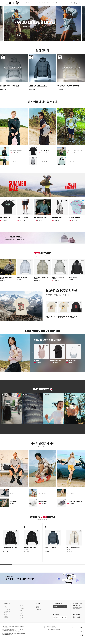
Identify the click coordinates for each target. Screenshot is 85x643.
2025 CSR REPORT (8, 609)
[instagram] (62, 617)
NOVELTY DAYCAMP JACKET (41, 217)
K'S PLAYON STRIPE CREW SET (75, 150)
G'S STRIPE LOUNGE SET (74, 217)
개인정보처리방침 (5, 634)
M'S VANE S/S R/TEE (44, 150)
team (5, 613)
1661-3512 (76, 605)
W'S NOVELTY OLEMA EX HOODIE (58, 278)
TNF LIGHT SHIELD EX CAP (56, 360)
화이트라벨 (38, 607)
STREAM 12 (36, 360)
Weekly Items (42, 517)
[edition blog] (57, 617)
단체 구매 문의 (22, 607)
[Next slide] (83, 207)
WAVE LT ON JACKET (22, 277)
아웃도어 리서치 (39, 609)
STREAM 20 (41, 160)
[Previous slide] (32, 351)
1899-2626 (76, 617)
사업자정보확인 (20, 629)
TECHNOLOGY (7, 611)
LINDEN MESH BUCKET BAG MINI (18, 160)
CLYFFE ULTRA (13, 492)
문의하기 (21, 612)
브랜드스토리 (6, 606)
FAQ (21, 610)
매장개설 (21, 605)
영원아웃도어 (38, 606)
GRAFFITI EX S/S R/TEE (5, 217)
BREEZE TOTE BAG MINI (71, 360)
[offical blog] (54, 617)
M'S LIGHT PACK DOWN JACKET (6, 278)
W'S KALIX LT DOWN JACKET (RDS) (73, 548)
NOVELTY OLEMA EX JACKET (10, 548)
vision (5, 607)
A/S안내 (21, 614)
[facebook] (59, 617)
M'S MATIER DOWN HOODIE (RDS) (41, 278)
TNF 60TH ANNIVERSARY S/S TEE (51, 315)
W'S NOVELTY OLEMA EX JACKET (30, 548)
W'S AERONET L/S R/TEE (16, 150)
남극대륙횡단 (6, 618)
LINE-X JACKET (73, 277)
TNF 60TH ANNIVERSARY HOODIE (74, 316)
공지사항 (21, 615)
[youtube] (65, 617)
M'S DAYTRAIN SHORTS (22, 217)
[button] (11, 409)
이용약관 (21, 617)
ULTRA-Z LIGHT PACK (56, 217)
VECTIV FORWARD (43, 492)
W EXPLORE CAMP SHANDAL (74, 492)
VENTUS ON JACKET (50, 548)
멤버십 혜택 (22, 619)
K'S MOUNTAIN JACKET (73, 160)
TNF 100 (6, 616)
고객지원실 (22, 608)
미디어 (5, 614)
